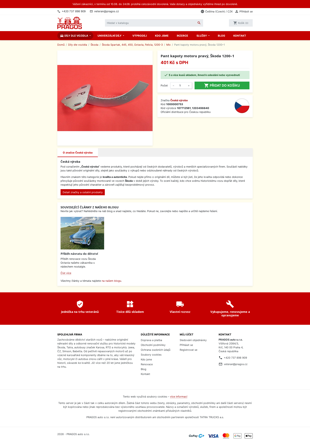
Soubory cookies (151, 354)
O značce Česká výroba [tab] (78, 152)
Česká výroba (179, 100)
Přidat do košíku (222, 85)
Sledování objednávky (193, 340)
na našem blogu (111, 280)
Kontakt (239, 35)
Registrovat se (188, 349)
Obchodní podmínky (153, 345)
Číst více (66, 273)
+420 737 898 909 (74, 11)
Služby (202, 35)
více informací (178, 396)
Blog (221, 35)
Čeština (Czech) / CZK (217, 11)
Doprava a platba (151, 340)
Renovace (147, 364)
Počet (164, 85)
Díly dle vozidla (74, 36)
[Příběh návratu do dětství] (82, 233)
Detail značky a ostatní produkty (83, 192)
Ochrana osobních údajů (155, 349)
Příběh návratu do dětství (79, 254)
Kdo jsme (162, 35)
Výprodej (139, 35)
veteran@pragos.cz (106, 11)
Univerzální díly (110, 35)
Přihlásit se (186, 345)
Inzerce (182, 35)
